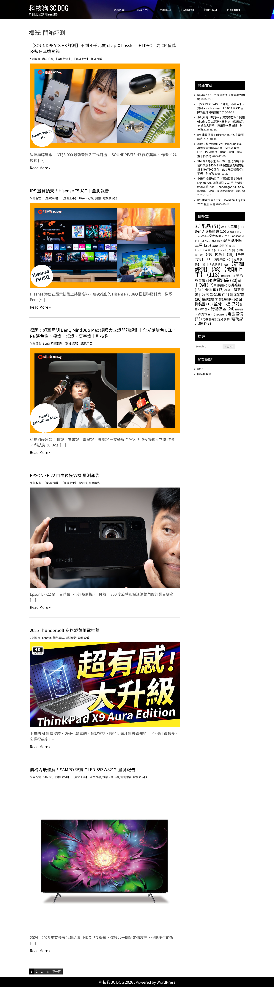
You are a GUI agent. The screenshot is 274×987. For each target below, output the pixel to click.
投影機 (83, 483)
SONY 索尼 (220, 245)
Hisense (84, 198)
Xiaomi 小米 (226, 250)
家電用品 (86, 343)
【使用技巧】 (165, 10)
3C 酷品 (208, 226)
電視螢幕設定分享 (216, 319)
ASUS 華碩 (232, 226)
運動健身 (221, 314)
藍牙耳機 (96, 59)
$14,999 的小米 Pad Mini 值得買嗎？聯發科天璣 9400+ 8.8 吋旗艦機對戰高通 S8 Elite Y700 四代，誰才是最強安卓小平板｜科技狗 (221, 167)
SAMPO (47, 777)
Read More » (40, 167)
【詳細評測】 (188, 10)
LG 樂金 (212, 236)
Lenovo (47, 638)
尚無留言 (35, 198)
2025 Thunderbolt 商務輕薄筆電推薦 (65, 630)
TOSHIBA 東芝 (206, 250)
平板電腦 (220, 285)
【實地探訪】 (210, 10)
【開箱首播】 (227, 275)
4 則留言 (35, 59)
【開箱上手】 (142, 10)
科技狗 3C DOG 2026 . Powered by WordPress (137, 982)
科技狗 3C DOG (48, 8)
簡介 (200, 369)
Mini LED (224, 236)
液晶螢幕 (95, 777)
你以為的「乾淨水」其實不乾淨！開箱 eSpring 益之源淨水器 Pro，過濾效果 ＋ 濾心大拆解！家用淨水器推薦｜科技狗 (221, 123)
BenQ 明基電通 (52, 343)
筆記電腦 (58, 638)
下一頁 (56, 971)
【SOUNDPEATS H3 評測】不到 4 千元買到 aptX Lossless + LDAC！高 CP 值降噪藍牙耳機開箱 (221, 108)
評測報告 (96, 198)
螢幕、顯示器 (110, 777)
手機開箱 (212, 289)
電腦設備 (83, 638)
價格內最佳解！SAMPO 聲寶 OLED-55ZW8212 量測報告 (82, 769)
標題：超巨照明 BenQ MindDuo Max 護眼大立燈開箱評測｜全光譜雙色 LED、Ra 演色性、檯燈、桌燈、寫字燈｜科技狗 (103, 333)
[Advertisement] (223, 51)
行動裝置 (222, 308)
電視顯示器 (110, 198)
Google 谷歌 (234, 231)
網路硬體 (228, 299)
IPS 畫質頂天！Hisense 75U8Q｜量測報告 (69, 191)
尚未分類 (47, 59)
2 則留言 (35, 638)
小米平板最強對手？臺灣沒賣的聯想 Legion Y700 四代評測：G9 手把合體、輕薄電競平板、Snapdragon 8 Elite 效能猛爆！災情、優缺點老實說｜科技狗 (221, 185)
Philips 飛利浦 (213, 240)
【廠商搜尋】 (119, 10)
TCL (232, 245)
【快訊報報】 (233, 10)
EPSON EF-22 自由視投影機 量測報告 (65, 475)
